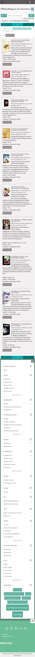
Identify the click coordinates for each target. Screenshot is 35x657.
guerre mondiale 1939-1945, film (17, 242)
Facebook (5, 634)
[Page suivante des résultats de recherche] (28, 24)
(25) (16, 471)
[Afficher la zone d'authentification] (6, 2)
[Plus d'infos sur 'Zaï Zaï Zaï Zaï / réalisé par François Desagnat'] (6, 46)
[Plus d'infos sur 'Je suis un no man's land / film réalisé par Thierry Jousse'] (6, 158)
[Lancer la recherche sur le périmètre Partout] (31, 15)
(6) (17, 540)
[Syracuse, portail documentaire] (17, 9)
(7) (17, 580)
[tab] (2, 628)
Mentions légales (6, 643)
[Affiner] (17, 24)
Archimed (12, 653)
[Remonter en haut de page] (32, 621)
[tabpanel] (17, 321)
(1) (17, 434)
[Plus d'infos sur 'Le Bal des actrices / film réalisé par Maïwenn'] (6, 103)
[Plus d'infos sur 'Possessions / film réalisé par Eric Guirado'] (6, 329)
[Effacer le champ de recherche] (28, 15)
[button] (28, 2)
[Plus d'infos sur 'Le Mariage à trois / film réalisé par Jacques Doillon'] (6, 260)
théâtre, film (11, 277)
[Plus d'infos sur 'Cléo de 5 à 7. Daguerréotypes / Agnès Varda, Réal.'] (6, 74)
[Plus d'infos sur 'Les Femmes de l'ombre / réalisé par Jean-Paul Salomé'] (6, 224)
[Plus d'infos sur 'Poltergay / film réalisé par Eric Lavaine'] (6, 298)
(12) (16, 395)
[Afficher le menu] (2, 2)
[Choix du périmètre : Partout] (4, 15)
